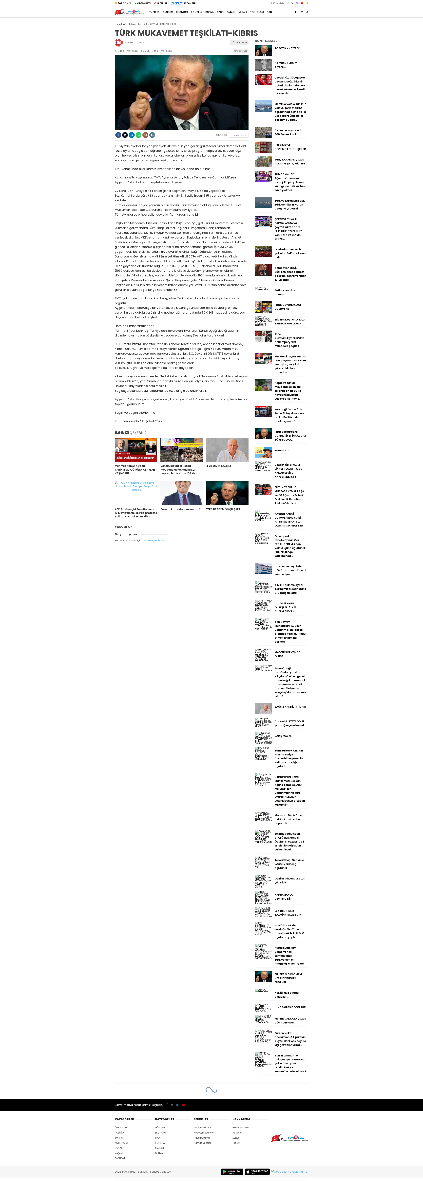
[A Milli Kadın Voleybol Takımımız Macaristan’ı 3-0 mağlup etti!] (263, 591)
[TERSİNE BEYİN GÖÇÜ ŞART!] (227, 493)
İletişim (236, 1143)
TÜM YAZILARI (239, 42)
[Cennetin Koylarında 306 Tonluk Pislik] (263, 137)
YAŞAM (243, 12)
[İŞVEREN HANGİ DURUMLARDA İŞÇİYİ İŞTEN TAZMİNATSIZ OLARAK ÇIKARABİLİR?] (263, 520)
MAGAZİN (160, 1148)
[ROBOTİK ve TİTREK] (263, 55)
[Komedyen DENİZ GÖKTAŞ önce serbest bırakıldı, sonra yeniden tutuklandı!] (263, 274)
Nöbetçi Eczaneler (204, 1132)
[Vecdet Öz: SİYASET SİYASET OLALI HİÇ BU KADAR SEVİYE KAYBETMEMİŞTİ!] (263, 470)
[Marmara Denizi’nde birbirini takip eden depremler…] (263, 820)
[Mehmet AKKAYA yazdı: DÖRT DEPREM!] (263, 1022)
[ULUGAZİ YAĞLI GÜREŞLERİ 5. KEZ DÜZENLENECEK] (263, 610)
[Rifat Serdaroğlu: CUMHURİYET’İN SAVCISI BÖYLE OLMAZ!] (263, 438)
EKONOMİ (182, 12)
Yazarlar (237, 1132)
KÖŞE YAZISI (121, 1143)
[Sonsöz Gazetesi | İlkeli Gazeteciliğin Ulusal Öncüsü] (129, 14)
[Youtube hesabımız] (302, 3)
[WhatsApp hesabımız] (307, 3)
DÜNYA (209, 12)
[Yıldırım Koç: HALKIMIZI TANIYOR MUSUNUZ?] (263, 324)
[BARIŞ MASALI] (263, 742)
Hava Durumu (202, 1137)
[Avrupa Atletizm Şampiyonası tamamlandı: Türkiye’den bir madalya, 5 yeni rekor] (263, 958)
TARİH (270, 12)
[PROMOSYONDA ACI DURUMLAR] (263, 311)
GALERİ (124, 3)
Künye (236, 1137)
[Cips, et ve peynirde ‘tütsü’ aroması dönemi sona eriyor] (263, 573)
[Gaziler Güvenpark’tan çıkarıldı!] (263, 887)
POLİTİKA (196, 12)
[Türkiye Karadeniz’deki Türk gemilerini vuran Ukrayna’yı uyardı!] (263, 207)
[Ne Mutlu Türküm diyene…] (263, 69)
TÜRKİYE (154, 12)
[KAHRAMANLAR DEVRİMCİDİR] (263, 903)
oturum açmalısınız (153, 540)
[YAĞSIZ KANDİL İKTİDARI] (263, 713)
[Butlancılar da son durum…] (263, 289)
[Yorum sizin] (263, 457)
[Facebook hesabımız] (288, 3)
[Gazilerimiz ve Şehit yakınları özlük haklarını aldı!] (263, 256)
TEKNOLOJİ (257, 12)
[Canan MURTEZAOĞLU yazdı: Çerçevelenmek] (263, 726)
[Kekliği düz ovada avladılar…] (263, 991)
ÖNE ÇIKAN (121, 1127)
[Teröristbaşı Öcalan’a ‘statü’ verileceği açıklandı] (263, 866)
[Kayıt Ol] (296, 12)
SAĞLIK (231, 12)
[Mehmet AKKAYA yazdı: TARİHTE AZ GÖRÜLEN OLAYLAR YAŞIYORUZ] (136, 450)
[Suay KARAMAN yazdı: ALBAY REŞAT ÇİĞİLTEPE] (263, 166)
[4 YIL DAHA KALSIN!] (227, 450)
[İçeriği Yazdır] (152, 135)
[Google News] (239, 135)
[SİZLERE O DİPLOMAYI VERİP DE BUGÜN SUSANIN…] (263, 981)
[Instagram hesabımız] (297, 3)
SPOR (220, 12)
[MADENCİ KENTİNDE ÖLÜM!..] (263, 660)
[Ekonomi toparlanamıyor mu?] (181, 493)
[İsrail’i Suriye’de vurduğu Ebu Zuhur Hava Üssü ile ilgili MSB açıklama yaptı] (263, 934)
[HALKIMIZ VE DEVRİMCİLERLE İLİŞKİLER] (263, 152)
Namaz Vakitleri (203, 1143)
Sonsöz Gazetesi (134, 42)
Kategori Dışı (240, 50)
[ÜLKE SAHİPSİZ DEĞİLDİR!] (263, 1010)
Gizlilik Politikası (240, 1127)
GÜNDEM (168, 12)
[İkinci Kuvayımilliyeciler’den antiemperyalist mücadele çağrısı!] (263, 341)
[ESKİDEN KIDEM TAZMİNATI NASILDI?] (263, 916)
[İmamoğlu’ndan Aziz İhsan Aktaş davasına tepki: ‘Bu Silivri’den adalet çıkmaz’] (263, 416)
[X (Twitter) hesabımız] (292, 3)
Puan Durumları (203, 1127)
